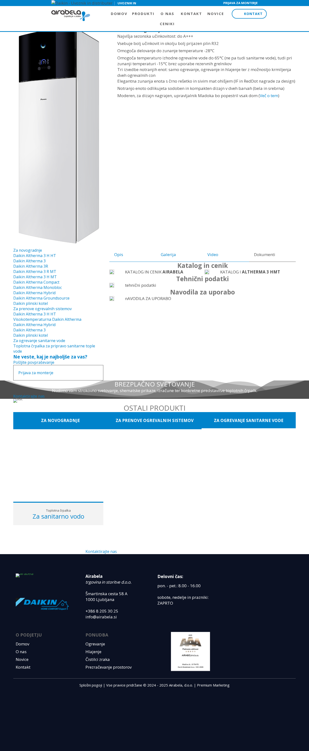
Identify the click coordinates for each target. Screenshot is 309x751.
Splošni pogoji (90, 685)
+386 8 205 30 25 (101, 611)
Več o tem (269, 95)
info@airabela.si (101, 617)
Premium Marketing (213, 685)
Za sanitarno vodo (58, 516)
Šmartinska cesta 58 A (106, 593)
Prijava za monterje (240, 3)
